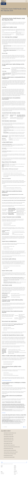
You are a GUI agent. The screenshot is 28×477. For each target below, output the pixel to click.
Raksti (1, 471)
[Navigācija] (26, 1)
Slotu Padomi (3, 412)
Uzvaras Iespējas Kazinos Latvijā (8, 443)
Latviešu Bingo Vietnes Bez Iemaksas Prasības (10, 453)
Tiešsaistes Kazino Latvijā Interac (8, 441)
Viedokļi (15, 465)
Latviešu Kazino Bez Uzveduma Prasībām (9, 457)
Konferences (15, 470)
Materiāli (2, 472)
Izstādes (15, 469)
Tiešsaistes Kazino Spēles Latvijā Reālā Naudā (10, 450)
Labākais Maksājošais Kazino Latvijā (8, 438)
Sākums (2, 465)
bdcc (3, 2)
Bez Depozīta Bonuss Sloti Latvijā (8, 455)
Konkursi (15, 468)
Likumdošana (2, 473)
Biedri (14, 472)
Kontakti (15, 474)
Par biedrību (15, 471)
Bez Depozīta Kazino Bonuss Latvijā (8, 448)
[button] (26, 462)
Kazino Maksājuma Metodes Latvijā (8, 434)
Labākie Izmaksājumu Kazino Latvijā (6, 380)
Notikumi (15, 467)
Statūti (15, 473)
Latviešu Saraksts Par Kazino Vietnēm (8, 436)
